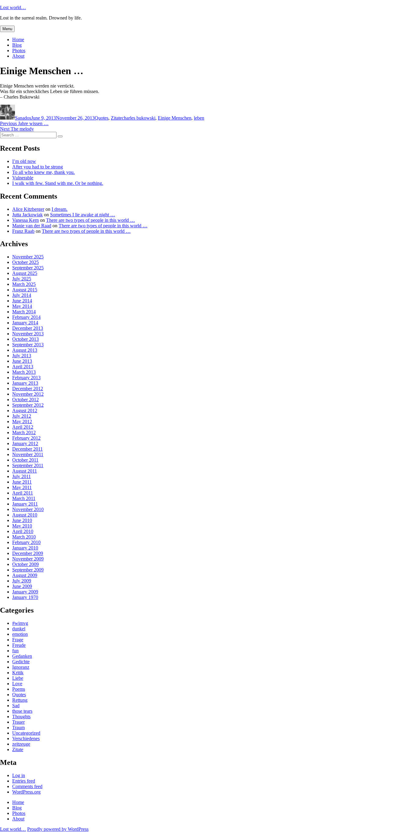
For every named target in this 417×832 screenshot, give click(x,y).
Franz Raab (23, 231)
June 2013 (22, 361)
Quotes (101, 118)
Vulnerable (22, 177)
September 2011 (27, 465)
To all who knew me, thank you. (43, 172)
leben (199, 118)
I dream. (59, 209)
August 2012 (24, 410)
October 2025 (25, 262)
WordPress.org (26, 791)
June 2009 (22, 586)
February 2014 (26, 317)
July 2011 (21, 476)
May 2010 (22, 525)
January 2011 (25, 503)
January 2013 (25, 383)
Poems (18, 689)
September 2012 (28, 405)
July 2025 (21, 278)
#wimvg (20, 623)
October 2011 (25, 460)
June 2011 (22, 481)
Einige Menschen (174, 118)
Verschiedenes (26, 738)
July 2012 (21, 416)
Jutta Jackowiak (27, 214)
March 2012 (24, 432)
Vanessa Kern (25, 220)
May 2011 (22, 487)
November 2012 (28, 394)
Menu (7, 29)
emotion (20, 634)
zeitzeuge (21, 744)
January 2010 (25, 547)
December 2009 (27, 553)
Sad (16, 705)
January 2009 (25, 591)
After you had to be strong (37, 166)
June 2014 (22, 300)
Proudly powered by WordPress (58, 829)
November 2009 (28, 558)
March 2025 (24, 284)
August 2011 (24, 471)
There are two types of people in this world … (90, 220)
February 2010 (26, 542)
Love (17, 683)
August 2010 (24, 514)
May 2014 (22, 306)
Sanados (23, 118)
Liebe (17, 678)
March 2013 (24, 372)
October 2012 (25, 399)
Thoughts (21, 716)
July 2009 (21, 580)
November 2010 (28, 509)
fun (15, 650)
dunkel (18, 628)
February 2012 (26, 438)
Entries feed (23, 780)
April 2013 (22, 366)
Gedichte (21, 661)
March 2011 (23, 498)
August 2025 (24, 273)
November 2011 (27, 454)
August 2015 (24, 289)
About (18, 56)
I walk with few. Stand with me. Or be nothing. (57, 183)
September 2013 (28, 344)
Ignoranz (20, 667)
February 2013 (26, 377)
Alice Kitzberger (28, 209)
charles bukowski (138, 118)
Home (18, 39)
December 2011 (27, 449)
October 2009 (25, 564)
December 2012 (27, 388)
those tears (22, 711)
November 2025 (28, 256)
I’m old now (24, 161)
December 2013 (27, 328)
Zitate (116, 118)
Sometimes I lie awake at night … (82, 214)
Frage (17, 639)
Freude (19, 645)
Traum (18, 727)
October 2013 (25, 339)
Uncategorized (26, 733)
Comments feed (27, 786)
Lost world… (13, 7)
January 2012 (25, 443)
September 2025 (28, 267)
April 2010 (22, 531)
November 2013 (28, 333)
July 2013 (21, 355)
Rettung (19, 700)
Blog (17, 45)
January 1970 (25, 597)
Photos (18, 50)
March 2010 (24, 536)
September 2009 (28, 569)
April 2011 (22, 492)
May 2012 (22, 421)
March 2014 (24, 311)
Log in (18, 775)
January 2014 (25, 322)
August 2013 (24, 350)
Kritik (18, 672)
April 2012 (22, 427)
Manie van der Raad (31, 225)
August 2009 (24, 575)
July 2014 (21, 295)
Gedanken (22, 656)
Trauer (18, 722)
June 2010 (22, 520)
